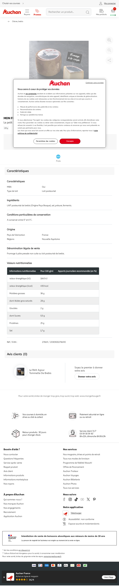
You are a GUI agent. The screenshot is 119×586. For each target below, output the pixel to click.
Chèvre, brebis (17, 21)
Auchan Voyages (71, 475)
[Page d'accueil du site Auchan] (12, 12)
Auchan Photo (70, 483)
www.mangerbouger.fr (52, 556)
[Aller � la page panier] (113, 12)
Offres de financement (73, 467)
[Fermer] (4, 577)
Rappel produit (11, 467)
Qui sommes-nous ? (13, 499)
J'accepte (69, 141)
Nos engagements (12, 508)
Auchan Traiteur (70, 471)
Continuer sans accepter (95, 83)
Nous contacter (11, 454)
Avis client (8, 471)
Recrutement (10, 512)
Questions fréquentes (14, 458)
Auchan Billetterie (71, 479)
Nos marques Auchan (14, 503)
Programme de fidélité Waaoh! (77, 463)
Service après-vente (13, 463)
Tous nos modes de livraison (76, 458)
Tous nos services (71, 488)
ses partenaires (31, 94)
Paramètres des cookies (45, 141)
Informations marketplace (16, 479)
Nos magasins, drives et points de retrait (81, 454)
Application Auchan (13, 516)
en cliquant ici (24, 550)
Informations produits (14, 475)
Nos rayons (9, 483)
